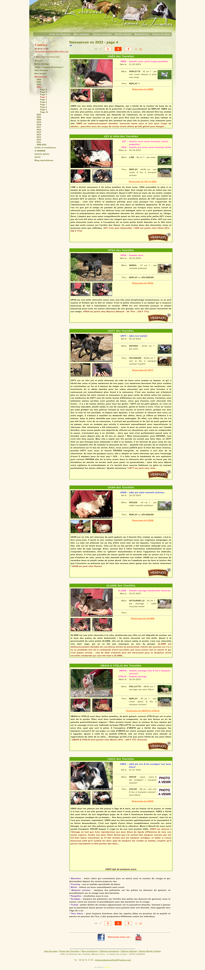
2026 (39, 80)
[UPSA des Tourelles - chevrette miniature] (91, 266)
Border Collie (142, 34)
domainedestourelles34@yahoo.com (51, 51)
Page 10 (44, 112)
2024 (39, 85)
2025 (39, 82)
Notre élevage (42, 64)
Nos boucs (40, 73)
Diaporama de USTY (142, 370)
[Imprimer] (70, 45)
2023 (39, 87)
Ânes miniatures (81, 34)
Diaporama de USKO (143, 801)
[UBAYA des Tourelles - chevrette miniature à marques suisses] (91, 682)
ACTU (38, 157)
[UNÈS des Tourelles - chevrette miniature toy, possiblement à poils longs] (91, 73)
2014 (39, 135)
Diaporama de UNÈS (142, 89)
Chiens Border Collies (150, 951)
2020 (39, 120)
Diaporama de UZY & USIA (143, 181)
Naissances (41, 77)
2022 (39, 115)
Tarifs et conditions (45, 147)
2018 (39, 125)
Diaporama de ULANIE (143, 618)
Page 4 (43, 97)
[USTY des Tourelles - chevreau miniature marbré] (91, 347)
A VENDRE (40, 151)
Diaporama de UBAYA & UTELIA (143, 711)
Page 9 (43, 110)
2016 (39, 130)
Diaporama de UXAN (143, 520)
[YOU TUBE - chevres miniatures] (138, 937)
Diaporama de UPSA (142, 283)
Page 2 (43, 92)
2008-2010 (41, 145)
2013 (39, 137)
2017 (39, 127)
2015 (39, 132)
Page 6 (43, 102)
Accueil (39, 61)
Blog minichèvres (44, 160)
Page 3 (43, 95)
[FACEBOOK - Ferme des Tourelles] (101, 937)
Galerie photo (42, 154)
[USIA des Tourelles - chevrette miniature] (91, 153)
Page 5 (43, 100)
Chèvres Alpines (123, 34)
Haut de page (50, 951)
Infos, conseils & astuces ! (49, 67)
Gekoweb (107, 967)
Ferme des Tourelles (59, 34)
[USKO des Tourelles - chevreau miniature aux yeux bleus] (91, 775)
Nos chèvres (41, 70)
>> (140, 49)
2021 (39, 117)
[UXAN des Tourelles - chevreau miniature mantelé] (91, 504)
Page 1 (43, 90)
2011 (39, 142)
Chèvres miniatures (102, 34)
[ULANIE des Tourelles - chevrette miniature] (91, 602)
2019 (39, 122)
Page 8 (43, 107)
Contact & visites (161, 34)
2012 (39, 140)
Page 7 (43, 105)
